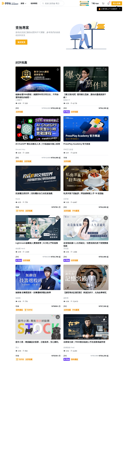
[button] (23, 3)
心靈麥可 (19, 100)
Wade (18, 199)
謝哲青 (66, 298)
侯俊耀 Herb (20, 248)
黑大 (17, 347)
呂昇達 (66, 199)
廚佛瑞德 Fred (68, 347)
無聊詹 (18, 298)
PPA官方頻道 (68, 149)
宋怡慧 (66, 248)
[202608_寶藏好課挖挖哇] (84, 3)
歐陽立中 (66, 100)
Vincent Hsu (20, 149)
